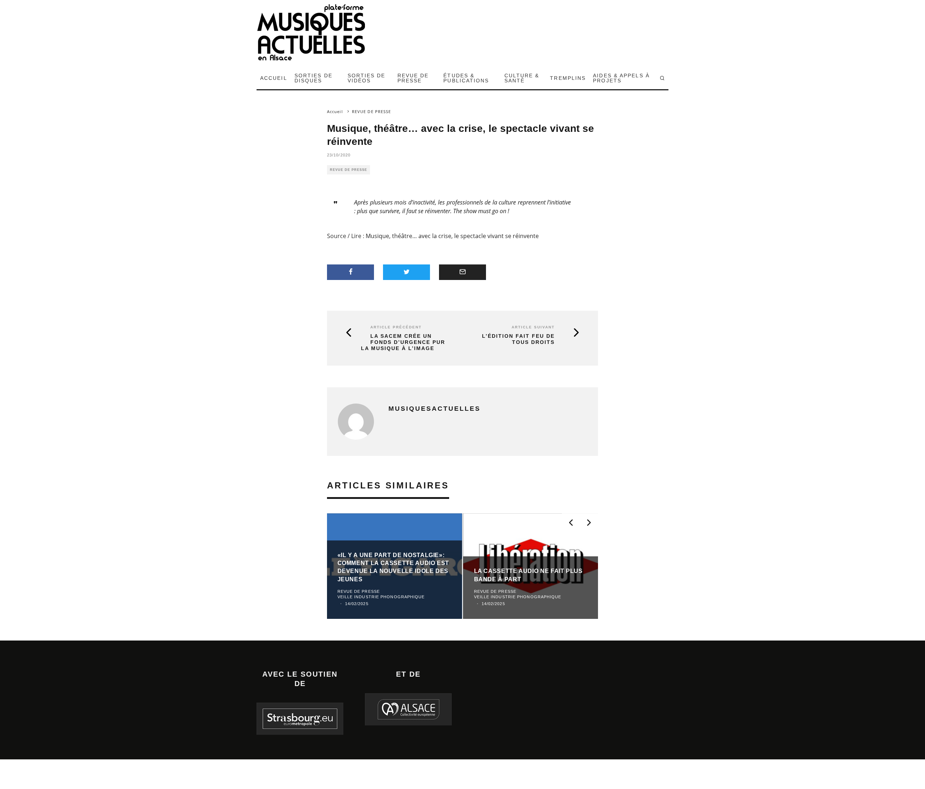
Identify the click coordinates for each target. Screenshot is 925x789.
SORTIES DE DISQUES (313, 78)
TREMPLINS (568, 78)
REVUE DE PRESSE (413, 78)
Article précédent (396, 327)
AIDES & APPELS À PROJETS (621, 78)
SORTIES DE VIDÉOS (367, 78)
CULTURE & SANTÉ (521, 78)
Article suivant (533, 327)
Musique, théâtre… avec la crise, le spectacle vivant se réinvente (452, 236)
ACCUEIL (273, 78)
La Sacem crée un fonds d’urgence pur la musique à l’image (403, 342)
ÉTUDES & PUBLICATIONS (466, 78)
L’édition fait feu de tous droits (518, 339)
